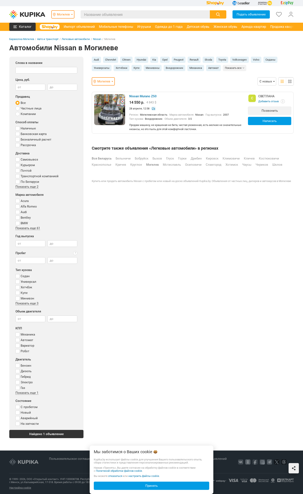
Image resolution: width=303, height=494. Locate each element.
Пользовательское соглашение (72, 459)
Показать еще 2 (26, 187)
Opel (165, 59)
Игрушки (144, 27)
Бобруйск (141, 158)
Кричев (120, 165)
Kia (154, 59)
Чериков (262, 165)
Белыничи (123, 158)
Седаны (270, 59)
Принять (151, 486)
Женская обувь (225, 27)
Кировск (212, 158)
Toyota (222, 59)
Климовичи (231, 158)
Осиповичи (193, 165)
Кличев (249, 158)
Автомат (213, 67)
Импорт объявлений (79, 27)
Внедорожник (174, 67)
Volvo (256, 59)
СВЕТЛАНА (266, 96)
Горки (182, 158)
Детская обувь (198, 27)
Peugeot (178, 59)
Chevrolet (110, 59)
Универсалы (101, 67)
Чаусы (246, 165)
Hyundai (141, 59)
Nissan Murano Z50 (143, 96)
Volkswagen (239, 59)
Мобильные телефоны (116, 27)
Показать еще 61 (27, 228)
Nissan (97, 39)
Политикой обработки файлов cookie (119, 470)
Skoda (208, 59)
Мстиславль (172, 165)
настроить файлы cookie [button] (143, 476)
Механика (195, 67)
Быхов (157, 158)
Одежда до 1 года (169, 27)
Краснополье (101, 165)
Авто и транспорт (48, 39)
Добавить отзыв (268, 101)
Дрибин (196, 158)
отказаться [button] (115, 476)
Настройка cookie (20, 487)
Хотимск (231, 165)
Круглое (136, 165)
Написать (270, 121)
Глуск (170, 158)
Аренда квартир (253, 27)
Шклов (277, 165)
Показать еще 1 (26, 393)
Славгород (213, 165)
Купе (137, 67)
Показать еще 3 (26, 303)
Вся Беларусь (102, 158)
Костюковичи (269, 158)
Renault (194, 59)
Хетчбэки (121, 67)
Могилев (152, 165)
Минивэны (153, 67)
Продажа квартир (284, 27)
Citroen (126, 59)
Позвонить (270, 111)
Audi (96, 59)
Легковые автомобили (76, 39)
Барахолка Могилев (21, 39)
